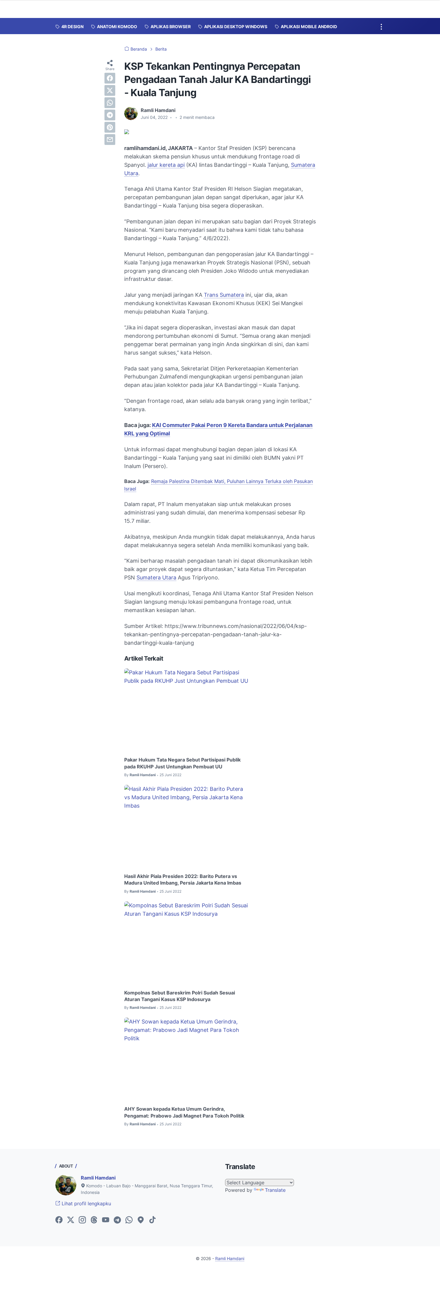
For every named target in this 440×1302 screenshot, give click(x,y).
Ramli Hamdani (98, 1178)
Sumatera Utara (156, 577)
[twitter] (109, 90)
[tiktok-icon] (152, 1220)
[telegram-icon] (117, 1220)
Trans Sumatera (224, 295)
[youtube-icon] (105, 1220)
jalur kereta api (166, 165)
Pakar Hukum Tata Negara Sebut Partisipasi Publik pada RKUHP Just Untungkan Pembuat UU (182, 763)
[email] (109, 139)
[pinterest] (109, 127)
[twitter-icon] (70, 1220)
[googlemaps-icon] (140, 1220)
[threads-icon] (94, 1220)
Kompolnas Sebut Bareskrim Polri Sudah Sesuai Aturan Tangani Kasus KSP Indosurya (179, 996)
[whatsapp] (109, 102)
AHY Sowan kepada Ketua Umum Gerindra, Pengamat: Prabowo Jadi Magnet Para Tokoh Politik (184, 1112)
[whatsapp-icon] (129, 1220)
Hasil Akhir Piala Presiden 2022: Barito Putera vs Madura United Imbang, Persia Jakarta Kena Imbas (182, 879)
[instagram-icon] (82, 1220)
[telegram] (109, 115)
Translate (275, 1190)
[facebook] (109, 78)
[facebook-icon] (59, 1220)
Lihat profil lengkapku (85, 1203)
